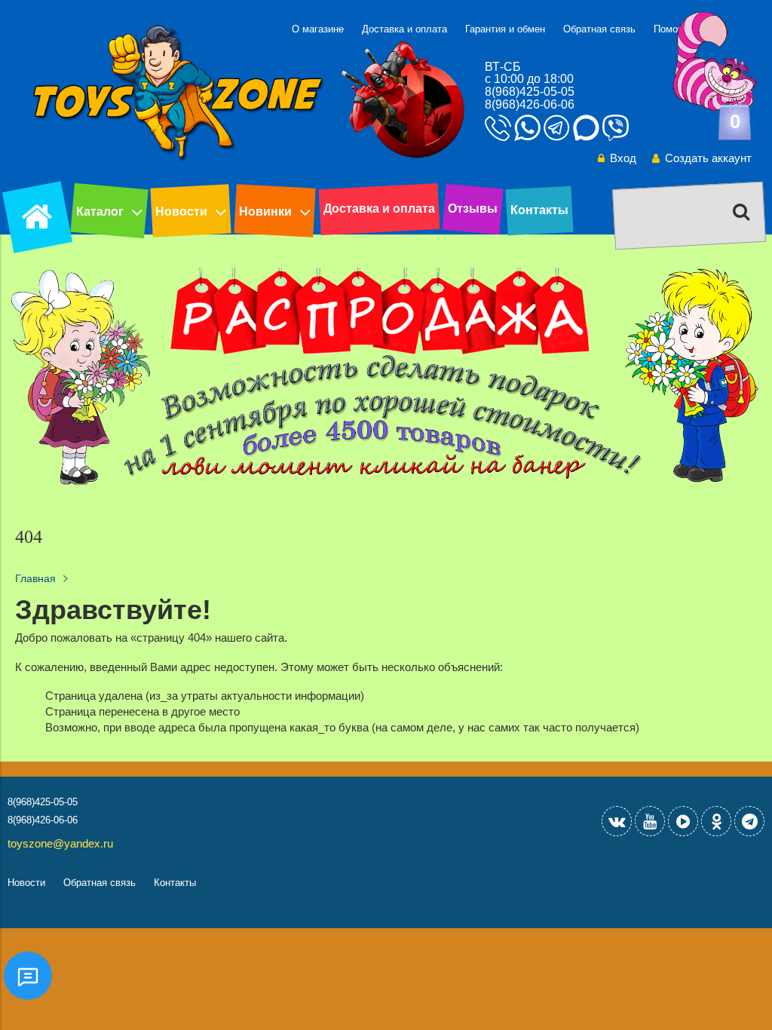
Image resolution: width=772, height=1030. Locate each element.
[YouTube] (650, 821)
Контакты (539, 210)
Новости (181, 211)
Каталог (100, 211)
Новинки (265, 211)
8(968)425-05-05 (529, 91)
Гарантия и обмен (505, 29)
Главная (35, 578)
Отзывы (473, 208)
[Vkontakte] (617, 821)
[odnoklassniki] (716, 821)
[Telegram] (749, 821)
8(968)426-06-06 (529, 104)
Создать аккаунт (708, 158)
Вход (623, 158)
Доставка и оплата (404, 29)
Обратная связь (599, 29)
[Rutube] (683, 821)
